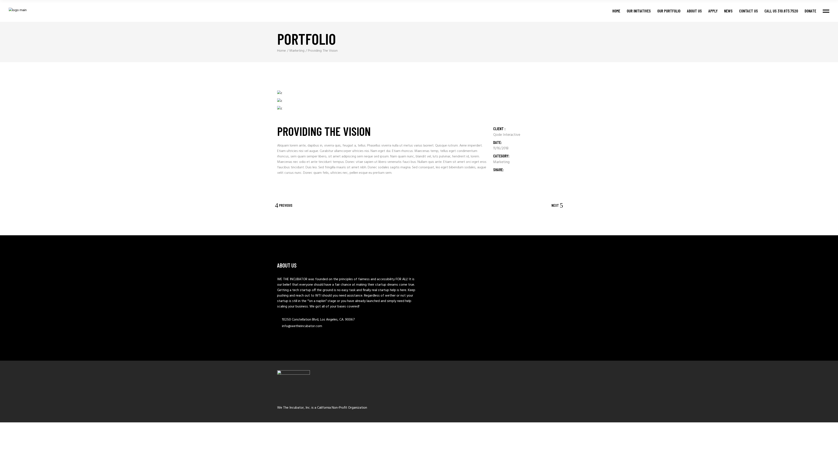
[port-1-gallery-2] (285, 101)
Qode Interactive (506, 135)
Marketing (501, 162)
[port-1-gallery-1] (285, 93)
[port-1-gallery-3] (285, 109)
